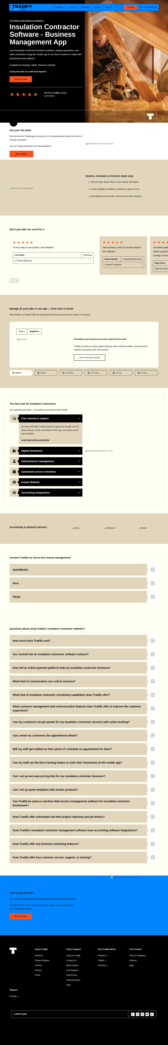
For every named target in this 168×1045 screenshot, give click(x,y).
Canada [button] (13, 996)
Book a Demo (21, 154)
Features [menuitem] (102, 955)
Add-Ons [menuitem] (102, 965)
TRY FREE (130, 7)
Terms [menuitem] (37, 975)
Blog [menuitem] (132, 965)
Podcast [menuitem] (133, 960)
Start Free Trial (21, 79)
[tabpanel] (84, 345)
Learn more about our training (35, 440)
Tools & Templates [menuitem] (137, 955)
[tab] (21, 373)
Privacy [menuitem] (38, 970)
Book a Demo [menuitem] (72, 965)
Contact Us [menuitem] (71, 960)
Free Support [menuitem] (72, 970)
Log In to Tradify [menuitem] (73, 955)
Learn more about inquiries (89, 357)
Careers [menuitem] (38, 965)
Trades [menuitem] (101, 960)
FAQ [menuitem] (68, 985)
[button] (12, 281)
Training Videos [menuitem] (73, 980)
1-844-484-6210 (152, 7)
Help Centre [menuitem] (71, 975)
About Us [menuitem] (39, 955)
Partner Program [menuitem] (42, 960)
